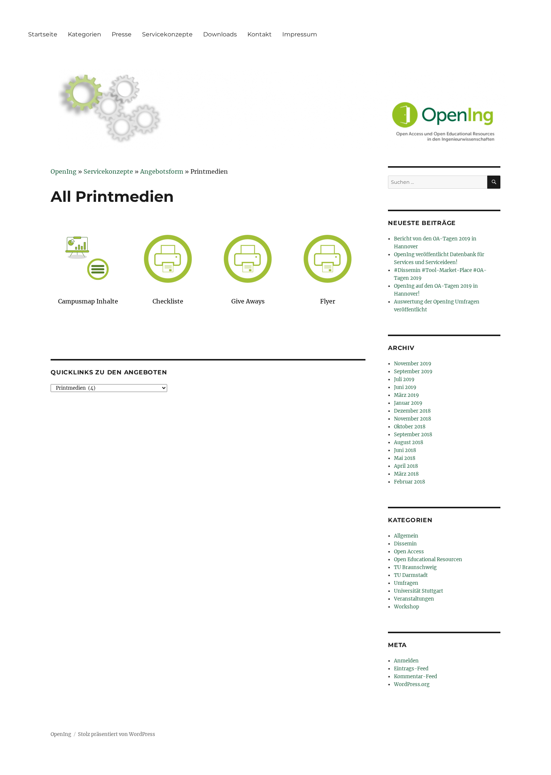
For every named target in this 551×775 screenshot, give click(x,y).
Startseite (42, 34)
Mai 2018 (404, 458)
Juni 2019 (405, 387)
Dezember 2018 (412, 411)
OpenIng (61, 734)
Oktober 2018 (409, 427)
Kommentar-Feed (415, 676)
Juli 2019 (404, 379)
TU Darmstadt (411, 575)
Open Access (409, 551)
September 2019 (413, 371)
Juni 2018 (405, 450)
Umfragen (406, 583)
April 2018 (406, 466)
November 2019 (412, 363)
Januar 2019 (408, 403)
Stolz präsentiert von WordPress (116, 734)
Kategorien (84, 34)
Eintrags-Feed (411, 668)
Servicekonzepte (167, 34)
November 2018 (412, 419)
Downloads (220, 34)
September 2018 (413, 434)
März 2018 (406, 474)
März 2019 (406, 395)
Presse (122, 34)
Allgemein (406, 536)
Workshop (406, 607)
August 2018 (408, 442)
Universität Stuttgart (418, 591)
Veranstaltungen (414, 599)
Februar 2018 (409, 482)
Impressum (299, 34)
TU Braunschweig (415, 567)
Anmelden (406, 661)
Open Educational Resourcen (428, 559)
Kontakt (259, 34)
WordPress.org (412, 684)
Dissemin (405, 544)
